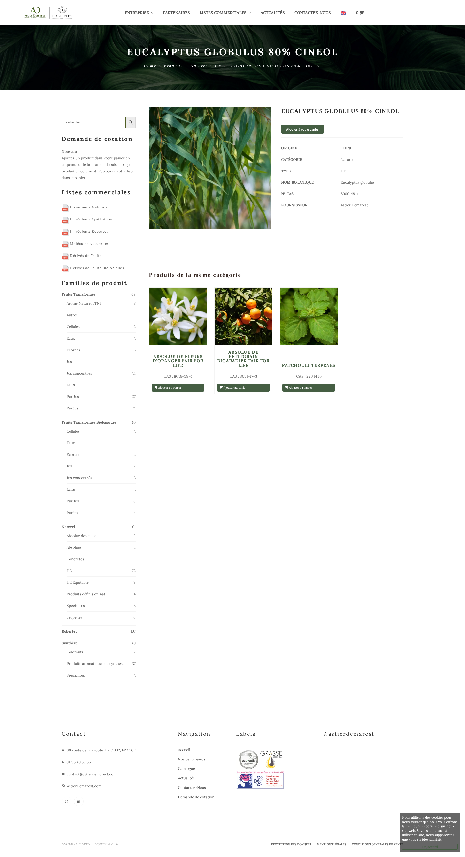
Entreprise (137, 12)
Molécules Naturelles (89, 243)
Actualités (273, 12)
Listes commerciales (223, 12)
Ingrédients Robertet (88, 231)
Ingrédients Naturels (88, 207)
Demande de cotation (196, 797)
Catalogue (186, 768)
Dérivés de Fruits (85, 255)
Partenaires (176, 12)
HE (218, 66)
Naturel (199, 66)
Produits (173, 66)
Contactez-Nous (312, 12)
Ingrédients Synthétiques (92, 219)
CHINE (346, 148)
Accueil (184, 749)
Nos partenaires (191, 759)
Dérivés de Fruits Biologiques (96, 268)
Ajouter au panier (169, 387)
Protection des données (291, 844)
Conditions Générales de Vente (377, 844)
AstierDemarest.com (84, 786)
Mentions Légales (331, 844)
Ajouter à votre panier (302, 129)
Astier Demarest (354, 205)
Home (150, 66)
